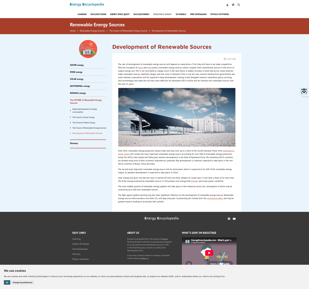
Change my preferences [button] (22, 282)
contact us (144, 258)
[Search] (238, 5)
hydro (140, 67)
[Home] (87, 5)
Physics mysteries (80, 259)
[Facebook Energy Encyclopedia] (229, 219)
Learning (76, 238)
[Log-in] (227, 5)
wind (149, 67)
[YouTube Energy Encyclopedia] (234, 219)
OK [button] (7, 282)
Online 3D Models (80, 244)
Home (73, 30)
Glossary (76, 254)
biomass (194, 181)
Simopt (165, 239)
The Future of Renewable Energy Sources (128, 30)
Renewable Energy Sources (92, 30)
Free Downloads (80, 249)
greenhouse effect (215, 198)
